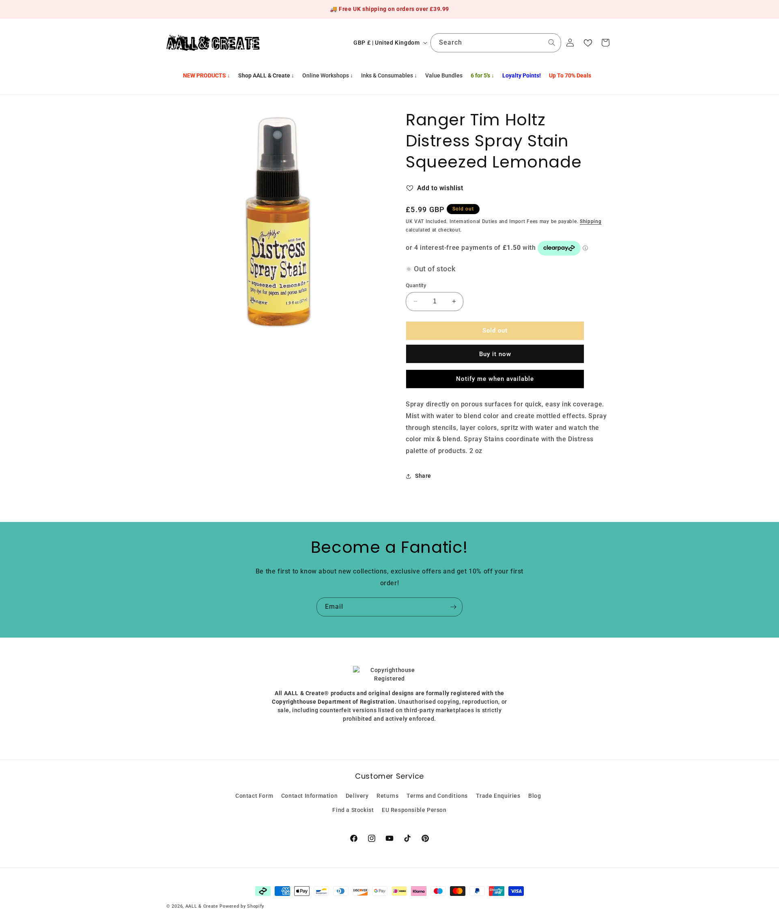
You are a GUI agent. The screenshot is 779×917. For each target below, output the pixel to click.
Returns (387, 795)
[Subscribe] (453, 606)
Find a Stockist (353, 810)
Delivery (357, 795)
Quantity (416, 285)
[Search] (552, 43)
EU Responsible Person (414, 810)
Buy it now (495, 354)
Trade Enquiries (498, 795)
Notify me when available (495, 378)
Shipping (591, 221)
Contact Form (254, 795)
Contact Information (309, 795)
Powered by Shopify (241, 906)
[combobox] (496, 43)
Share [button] (423, 475)
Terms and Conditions (437, 795)
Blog (534, 795)
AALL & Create (201, 906)
